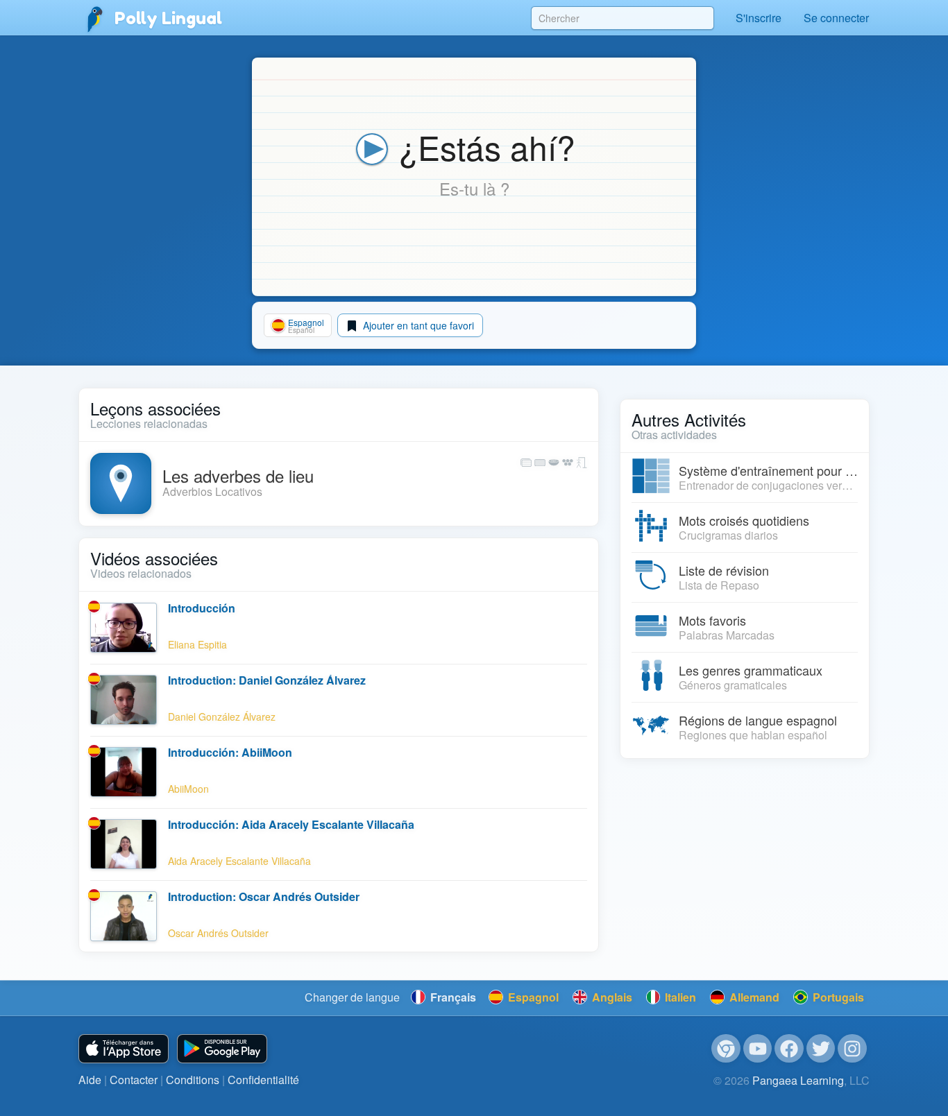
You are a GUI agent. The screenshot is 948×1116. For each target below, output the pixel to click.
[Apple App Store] (123, 1049)
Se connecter (836, 18)
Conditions (192, 1080)
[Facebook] (789, 1048)
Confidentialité (263, 1080)
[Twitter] (821, 1048)
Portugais (837, 997)
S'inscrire (758, 18)
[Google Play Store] (222, 1049)
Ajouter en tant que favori (417, 325)
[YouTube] (757, 1048)
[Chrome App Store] (725, 1048)
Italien (679, 997)
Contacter (134, 1080)
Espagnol (532, 997)
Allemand (753, 997)
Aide (89, 1080)
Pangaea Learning (798, 1080)
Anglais (610, 997)
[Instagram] (852, 1048)
